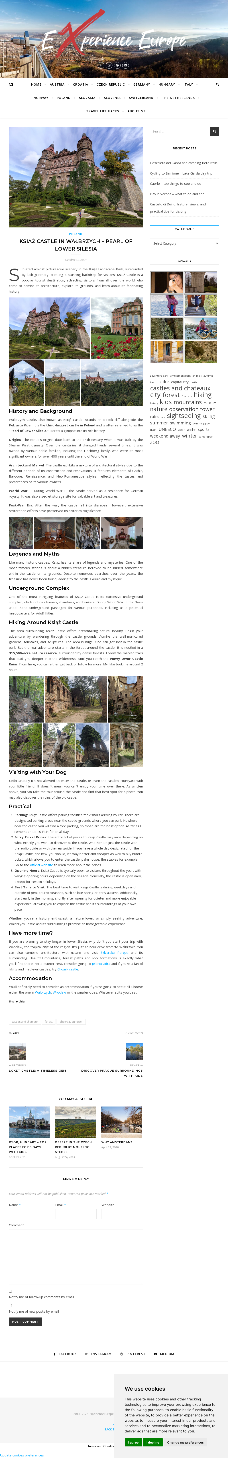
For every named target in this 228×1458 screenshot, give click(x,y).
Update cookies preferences (22, 1455)
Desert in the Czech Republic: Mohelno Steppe (73, 1147)
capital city (180, 382)
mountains (188, 402)
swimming (180, 423)
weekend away (165, 436)
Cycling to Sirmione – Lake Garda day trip (181, 173)
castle (194, 382)
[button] (49, 327)
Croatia (80, 84)
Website (108, 1205)
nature (158, 409)
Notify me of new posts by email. (34, 1311)
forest (49, 1022)
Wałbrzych (43, 992)
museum (210, 403)
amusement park (180, 375)
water (181, 430)
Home (36, 84)
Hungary (167, 84)
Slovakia (87, 98)
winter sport (206, 436)
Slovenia (112, 98)
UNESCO (167, 429)
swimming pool (201, 423)
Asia (16, 1033)
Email (60, 1205)
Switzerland (141, 98)
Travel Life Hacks (102, 111)
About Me (137, 111)
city (155, 395)
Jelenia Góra (101, 963)
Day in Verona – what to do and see (177, 194)
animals (197, 375)
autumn (208, 375)
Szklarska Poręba (114, 952)
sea (163, 417)
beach (153, 382)
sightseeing (184, 415)
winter (189, 435)
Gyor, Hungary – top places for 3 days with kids (28, 1147)
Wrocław (59, 992)
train (153, 430)
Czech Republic (111, 84)
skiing (209, 416)
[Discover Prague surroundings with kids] (134, 1051)
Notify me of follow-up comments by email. (42, 1297)
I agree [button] (133, 1442)
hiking (203, 395)
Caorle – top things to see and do (175, 183)
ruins (154, 416)
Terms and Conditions (103, 1446)
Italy (188, 84)
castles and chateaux (25, 1022)
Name (15, 1205)
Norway (40, 98)
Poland (64, 98)
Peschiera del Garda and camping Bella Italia (184, 163)
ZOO (154, 442)
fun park (187, 396)
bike (164, 381)
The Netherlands (178, 98)
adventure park (159, 375)
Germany (141, 84)
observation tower (71, 1022)
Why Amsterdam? (116, 1142)
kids (166, 402)
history (154, 403)
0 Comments (134, 1033)
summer (159, 423)
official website (41, 865)
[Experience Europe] (114, 33)
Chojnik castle (67, 969)
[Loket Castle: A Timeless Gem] (17, 1051)
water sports (198, 429)
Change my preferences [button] (185, 1442)
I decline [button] (153, 1442)
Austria (57, 84)
